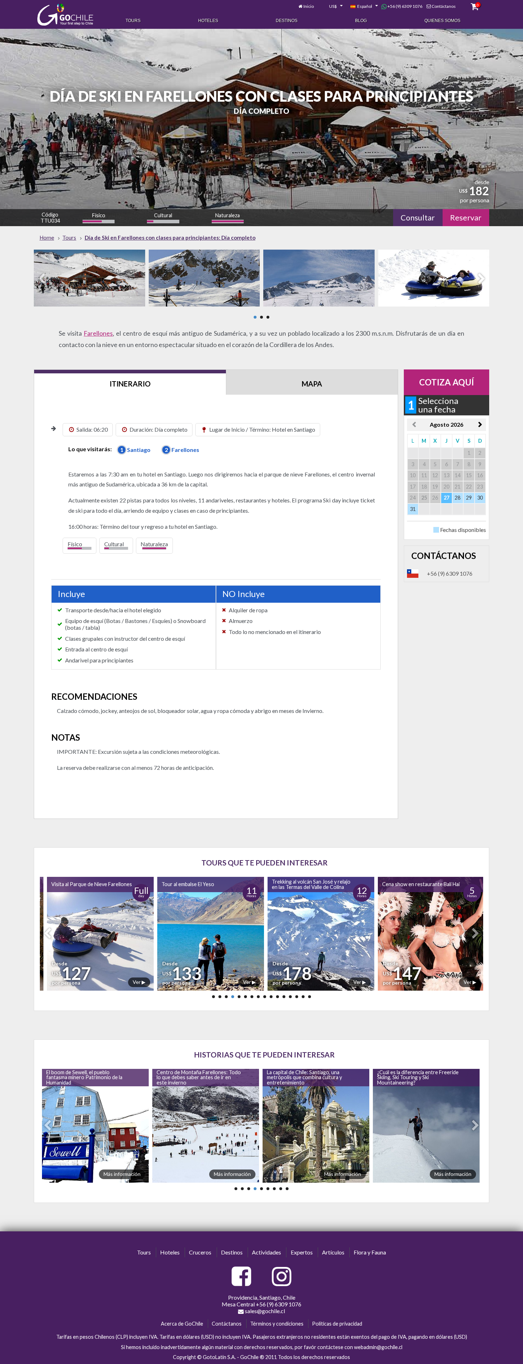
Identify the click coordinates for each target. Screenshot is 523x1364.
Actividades (266, 1252)
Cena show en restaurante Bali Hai (309, 884)
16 (309, 996)
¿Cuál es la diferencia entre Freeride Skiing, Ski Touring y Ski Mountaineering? (306, 1077)
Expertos (302, 1252)
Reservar (465, 217)
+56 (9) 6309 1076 (404, 6)
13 (290, 996)
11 (277, 996)
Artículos (333, 1252)
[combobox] (332, 6)
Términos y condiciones (276, 1324)
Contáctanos (444, 6)
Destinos (286, 20)
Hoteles (208, 20)
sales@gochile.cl (264, 1310)
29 (469, 498)
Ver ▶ (137, 982)
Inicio (308, 6)
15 (303, 996)
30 (480, 498)
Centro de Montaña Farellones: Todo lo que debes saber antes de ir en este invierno (87, 1077)
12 (283, 996)
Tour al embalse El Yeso (76, 884)
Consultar (418, 217)
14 (296, 996)
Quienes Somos (442, 20)
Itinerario (130, 383)
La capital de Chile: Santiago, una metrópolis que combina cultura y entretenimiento (192, 1077)
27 (446, 498)
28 (457, 498)
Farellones (98, 333)
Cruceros (200, 1252)
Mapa (312, 383)
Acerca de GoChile (182, 1324)
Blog (361, 20)
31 (413, 509)
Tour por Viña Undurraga (409, 884)
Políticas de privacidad (337, 1324)
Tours (133, 20)
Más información (120, 1174)
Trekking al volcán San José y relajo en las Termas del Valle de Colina (199, 884)
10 (271, 996)
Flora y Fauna (370, 1252)
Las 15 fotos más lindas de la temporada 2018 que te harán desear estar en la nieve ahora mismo (417, 1077)
